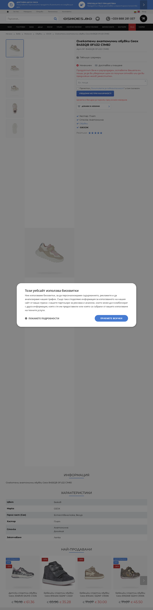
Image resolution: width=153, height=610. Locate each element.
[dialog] (76, 305)
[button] (42, 318)
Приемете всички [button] (111, 318)
